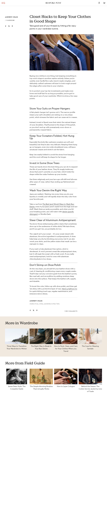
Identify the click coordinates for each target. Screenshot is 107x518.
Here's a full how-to (69, 289)
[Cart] (104, 3)
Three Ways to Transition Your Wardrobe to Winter (17, 347)
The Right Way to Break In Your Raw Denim (41, 347)
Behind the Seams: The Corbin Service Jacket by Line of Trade (90, 388)
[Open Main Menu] (3, 3)
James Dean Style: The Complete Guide (16, 387)
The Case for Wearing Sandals (90, 347)
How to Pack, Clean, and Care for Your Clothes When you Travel (65, 348)
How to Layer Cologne (66, 386)
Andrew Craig (11, 17)
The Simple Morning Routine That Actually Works (41, 387)
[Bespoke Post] (53, 3)
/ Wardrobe (10, 20)
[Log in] (99, 3)
